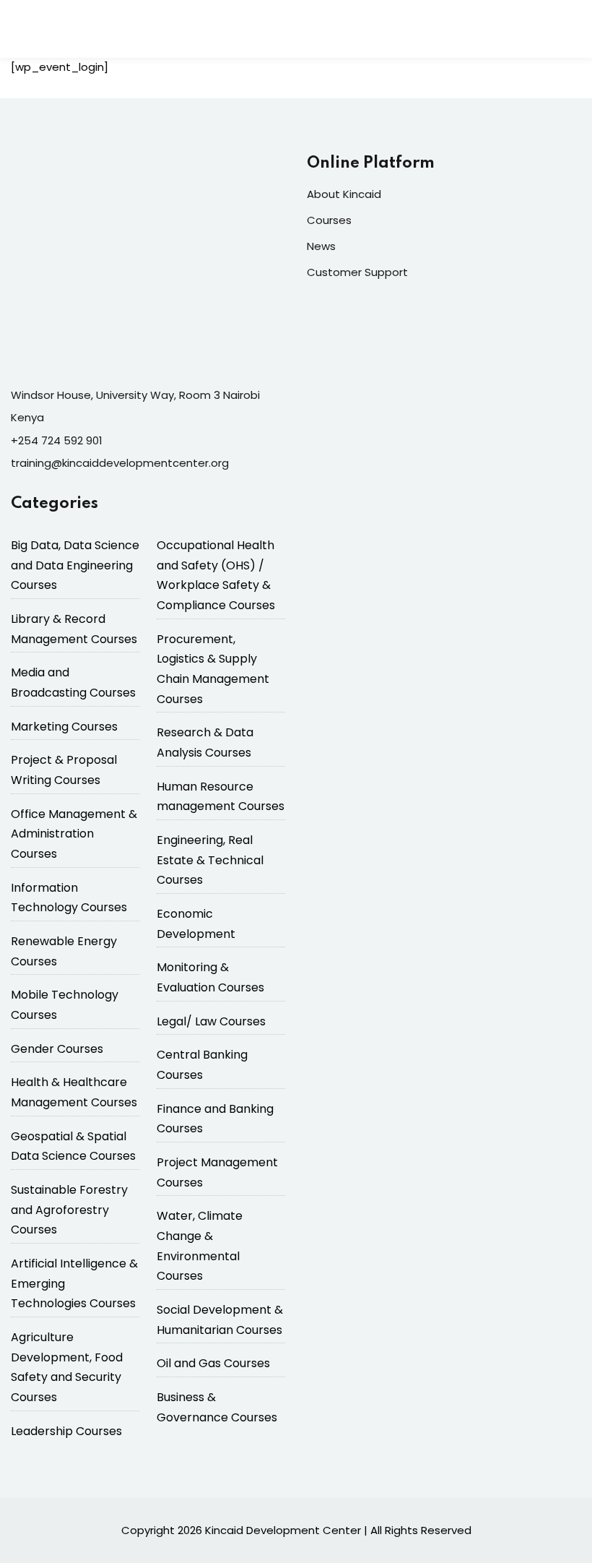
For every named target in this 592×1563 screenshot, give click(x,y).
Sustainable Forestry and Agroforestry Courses (69, 1209)
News (321, 246)
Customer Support (357, 272)
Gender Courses (57, 1049)
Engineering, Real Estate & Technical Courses (210, 860)
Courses (329, 220)
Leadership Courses (66, 1431)
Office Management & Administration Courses (74, 834)
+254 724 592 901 (57, 440)
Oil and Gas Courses (213, 1363)
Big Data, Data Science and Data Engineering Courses (75, 565)
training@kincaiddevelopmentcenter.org (120, 462)
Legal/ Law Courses (211, 1021)
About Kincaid (344, 194)
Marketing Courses (64, 726)
